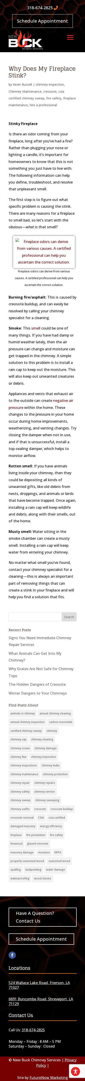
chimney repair (20, 783)
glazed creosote (37, 843)
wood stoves (42, 878)
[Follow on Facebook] (12, 955)
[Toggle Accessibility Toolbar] (75, 1071)
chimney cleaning (42, 739)
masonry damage (22, 852)
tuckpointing (33, 869)
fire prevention (35, 835)
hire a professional (43, 105)
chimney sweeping (47, 800)
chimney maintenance (24, 774)
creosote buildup (62, 809)
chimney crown (20, 748)
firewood (16, 843)
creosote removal (22, 818)
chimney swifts (20, 809)
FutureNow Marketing (48, 1077)
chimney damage (45, 748)
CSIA (41, 818)
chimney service (44, 792)
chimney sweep (20, 800)
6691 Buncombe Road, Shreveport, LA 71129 (41, 1001)
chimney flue (18, 757)
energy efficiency (51, 826)
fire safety (53, 98)
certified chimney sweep (26, 731)
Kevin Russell (22, 84)
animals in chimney (22, 713)
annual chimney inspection (27, 722)
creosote (50, 91)
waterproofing (19, 878)
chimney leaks (50, 765)
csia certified (57, 818)
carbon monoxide (60, 722)
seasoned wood (59, 861)
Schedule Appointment (42, 21)
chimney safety (20, 792)
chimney (51, 731)
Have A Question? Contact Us (35, 917)
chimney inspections (23, 765)
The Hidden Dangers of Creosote (37, 684)
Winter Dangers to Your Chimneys (38, 693)
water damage (55, 869)
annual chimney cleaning (55, 713)
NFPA (57, 852)
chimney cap (18, 739)
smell (35, 328)
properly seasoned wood (27, 861)
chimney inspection (50, 84)
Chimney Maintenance (25, 91)
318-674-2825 (40, 7)
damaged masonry (22, 826)
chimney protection (55, 774)
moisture (44, 852)
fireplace (16, 835)
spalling (15, 869)
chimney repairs (44, 783)
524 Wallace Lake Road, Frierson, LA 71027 (39, 985)
